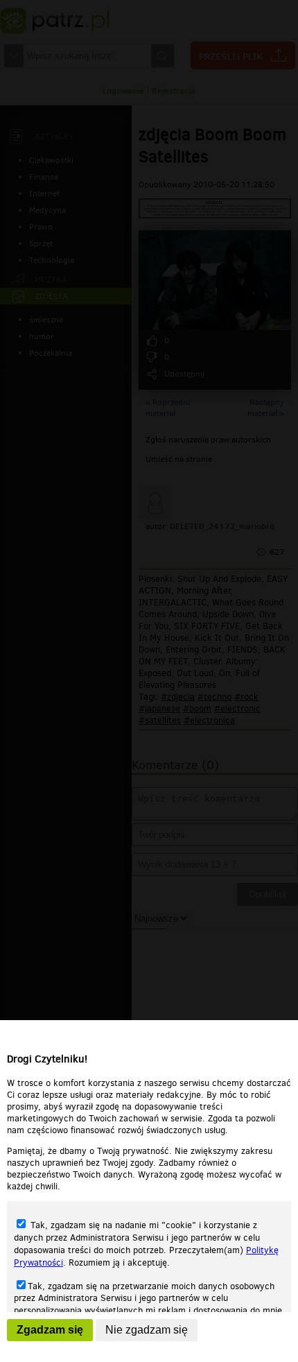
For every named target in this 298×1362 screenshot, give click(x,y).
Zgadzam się (50, 1330)
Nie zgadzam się (146, 1330)
